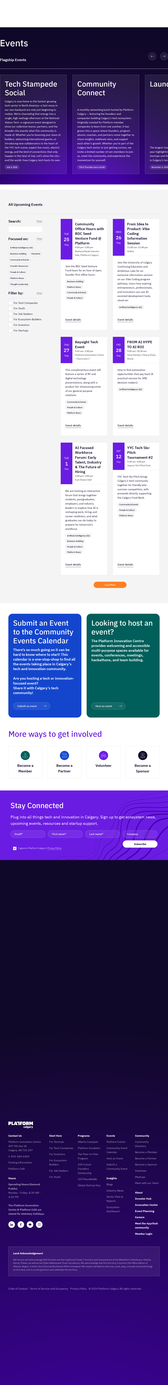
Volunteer (141, 1170)
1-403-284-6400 (18, 1156)
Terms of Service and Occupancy (49, 1288)
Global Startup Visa (89, 1185)
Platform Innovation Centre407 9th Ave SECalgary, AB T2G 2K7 (24, 1146)
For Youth (55, 1177)
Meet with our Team (147, 1183)
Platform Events (116, 1141)
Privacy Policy (54, 848)
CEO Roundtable (87, 1179)
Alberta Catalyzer (88, 1141)
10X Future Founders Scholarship (85, 1168)
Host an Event (114, 1158)
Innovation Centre (146, 1204)
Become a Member (146, 1152)
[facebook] (21, 1224)
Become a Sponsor (146, 1164)
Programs (84, 1135)
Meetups (140, 1177)
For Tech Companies (61, 1148)
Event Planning (144, 1211)
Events (110, 1135)
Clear (39, 221)
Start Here (55, 1135)
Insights (111, 1178)
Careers (139, 1217)
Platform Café (16, 1168)
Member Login (143, 1233)
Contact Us (15, 1135)
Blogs (109, 1184)
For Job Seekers (58, 1170)
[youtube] (30, 1224)
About (139, 1192)
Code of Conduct (18, 1288)
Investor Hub (143, 1198)
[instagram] (39, 1224)
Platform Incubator (89, 1148)
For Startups (56, 1141)
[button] (152, 56)
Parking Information (20, 1162)
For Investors (57, 1154)
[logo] (20, 1125)
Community (142, 1135)
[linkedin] (11, 1224)
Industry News (115, 1190)
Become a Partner (146, 1158)
